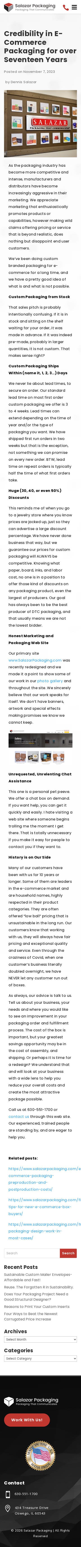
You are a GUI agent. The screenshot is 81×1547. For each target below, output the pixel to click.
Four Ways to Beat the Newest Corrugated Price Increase (31, 1316)
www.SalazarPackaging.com (35, 660)
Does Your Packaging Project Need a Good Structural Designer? (36, 1297)
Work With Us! (27, 1420)
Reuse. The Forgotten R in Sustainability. (39, 1287)
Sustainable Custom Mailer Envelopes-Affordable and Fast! (38, 1277)
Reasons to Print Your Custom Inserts (37, 1306)
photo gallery (50, 681)
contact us (19, 1116)
